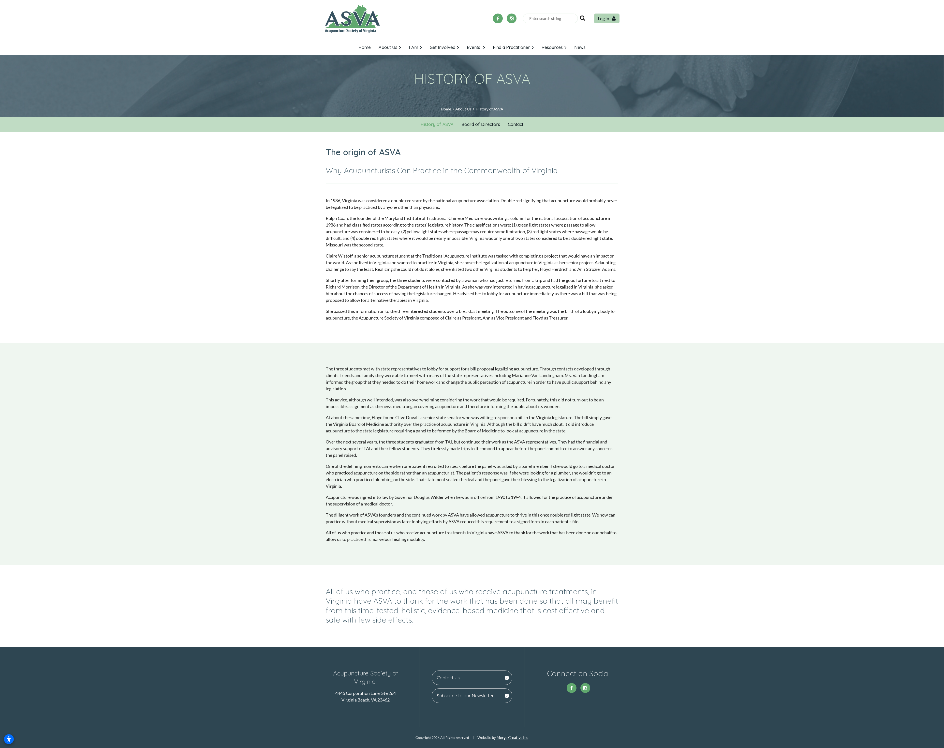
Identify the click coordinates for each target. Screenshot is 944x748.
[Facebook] (498, 18)
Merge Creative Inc (512, 737)
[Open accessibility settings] (9, 739)
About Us (463, 109)
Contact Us (448, 678)
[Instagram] (511, 18)
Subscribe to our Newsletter (466, 696)
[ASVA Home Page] (352, 31)
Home (446, 109)
